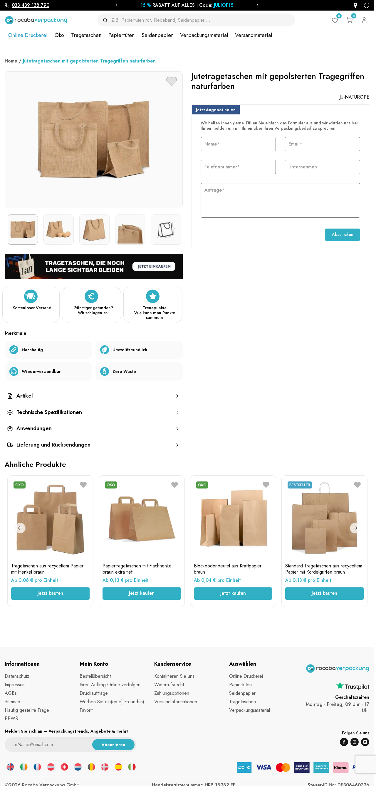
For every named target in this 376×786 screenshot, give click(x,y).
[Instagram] (354, 742)
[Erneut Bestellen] (366, 5)
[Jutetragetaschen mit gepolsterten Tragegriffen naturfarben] (94, 266)
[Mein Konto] (364, 20)
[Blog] (365, 742)
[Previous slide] (116, 5)
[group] (94, 396)
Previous (20, 528)
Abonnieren (113, 745)
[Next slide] (257, 5)
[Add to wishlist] (171, 81)
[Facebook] (344, 742)
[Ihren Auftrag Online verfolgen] (355, 5)
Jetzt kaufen (50, 593)
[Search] (107, 20)
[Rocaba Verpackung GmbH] (36, 20)
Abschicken (342, 234)
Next (355, 528)
